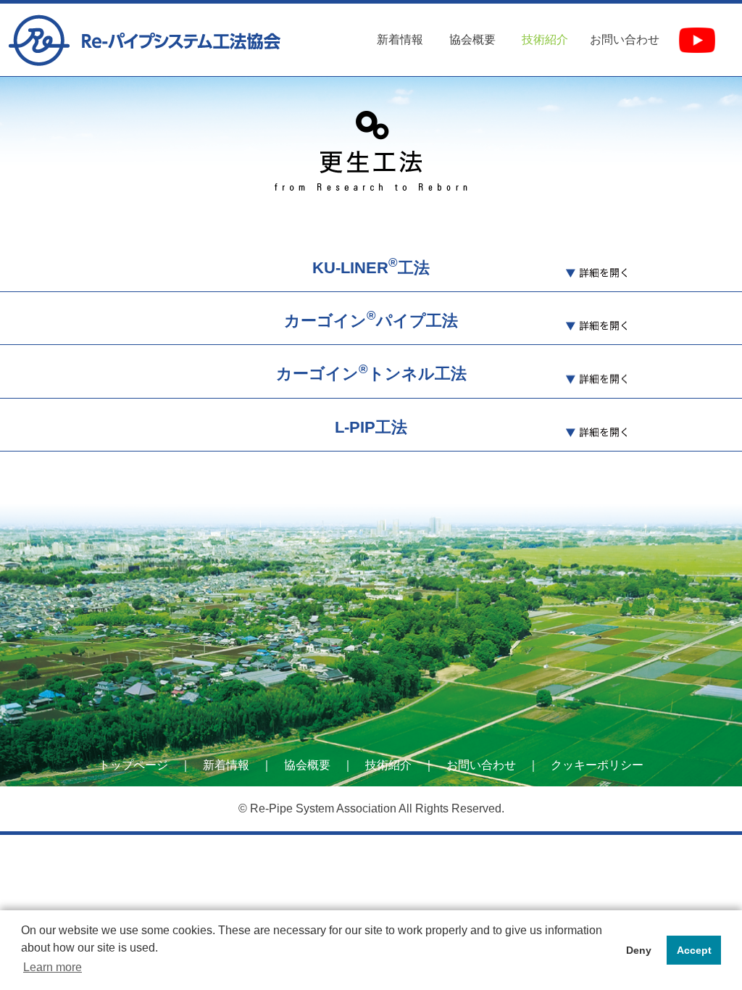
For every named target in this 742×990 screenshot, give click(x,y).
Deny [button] (638, 950)
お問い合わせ (624, 39)
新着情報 (400, 39)
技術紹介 (388, 765)
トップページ (133, 765)
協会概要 (472, 39)
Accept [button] (694, 950)
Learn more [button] (52, 967)
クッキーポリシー (597, 765)
